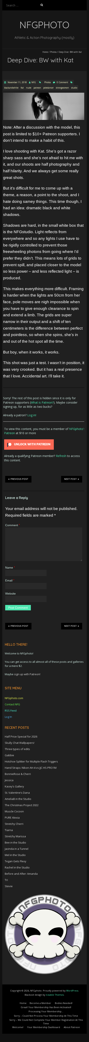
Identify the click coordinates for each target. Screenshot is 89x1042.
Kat (22, 87)
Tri (6, 880)
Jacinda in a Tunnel (16, 849)
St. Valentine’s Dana (17, 792)
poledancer (48, 87)
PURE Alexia (12, 817)
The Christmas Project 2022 (21, 805)
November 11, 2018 (17, 82)
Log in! (31, 415)
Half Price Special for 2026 (21, 736)
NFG (33, 82)
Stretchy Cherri (14, 824)
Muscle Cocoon (14, 811)
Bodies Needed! (63, 1003)
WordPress (72, 990)
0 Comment (62, 82)
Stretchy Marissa (15, 836)
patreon (37, 87)
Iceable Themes (55, 994)
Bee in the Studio (15, 842)
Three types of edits (17, 749)
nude (28, 87)
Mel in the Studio (15, 855)
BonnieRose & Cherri (18, 774)
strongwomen (62, 87)
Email (9, 580)
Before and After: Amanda (21, 874)
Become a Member (40, 1003)
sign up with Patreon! (27, 674)
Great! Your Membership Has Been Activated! (46, 1007)
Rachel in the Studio (17, 867)
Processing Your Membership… (46, 1011)
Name (10, 567)
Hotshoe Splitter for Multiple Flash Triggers (31, 761)
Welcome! (17, 1027)
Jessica (9, 780)
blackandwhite (11, 87)
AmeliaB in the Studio (18, 799)
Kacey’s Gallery (14, 786)
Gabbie (9, 755)
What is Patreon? (42, 402)
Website (10, 593)
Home (45, 51)
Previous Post (19, 479)
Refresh (61, 456)
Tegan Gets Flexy (15, 861)
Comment (12, 525)
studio (74, 87)
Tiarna (9, 830)
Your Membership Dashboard (43, 1027)
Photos (53, 51)
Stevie (9, 886)
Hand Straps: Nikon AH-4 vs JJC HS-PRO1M (31, 768)
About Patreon (72, 1027)
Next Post (70, 479)
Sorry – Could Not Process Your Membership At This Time (46, 1015)
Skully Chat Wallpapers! (19, 743)
